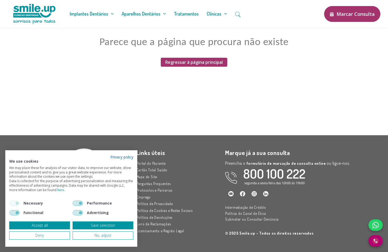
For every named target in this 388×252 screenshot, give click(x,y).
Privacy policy (121, 156)
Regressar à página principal (194, 62)
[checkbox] (14, 203)
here (60, 190)
